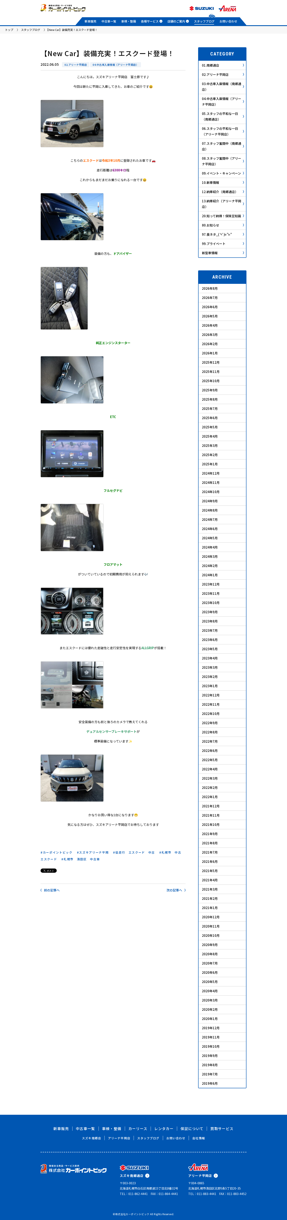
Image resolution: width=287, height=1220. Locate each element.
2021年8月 (210, 843)
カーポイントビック (57, 852)
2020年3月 (210, 1000)
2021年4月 (210, 880)
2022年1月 (210, 797)
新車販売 (90, 21)
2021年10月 (211, 824)
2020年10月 (211, 935)
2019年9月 (210, 1055)
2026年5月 (210, 316)
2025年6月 (210, 418)
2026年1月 (210, 353)
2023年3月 (210, 667)
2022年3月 (210, 778)
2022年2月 (210, 787)
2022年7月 (210, 741)
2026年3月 (210, 334)
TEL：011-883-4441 (202, 1194)
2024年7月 (210, 519)
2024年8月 (210, 510)
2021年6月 (210, 861)
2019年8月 (210, 1065)
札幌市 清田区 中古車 (82, 859)
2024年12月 (211, 473)
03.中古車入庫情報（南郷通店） (221, 87)
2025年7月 (210, 408)
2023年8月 (210, 621)
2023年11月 (211, 593)
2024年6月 (210, 528)
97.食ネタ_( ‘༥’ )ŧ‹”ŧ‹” (217, 234)
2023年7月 (210, 630)
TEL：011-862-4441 (134, 1194)
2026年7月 (210, 297)
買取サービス (221, 1128)
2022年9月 (210, 723)
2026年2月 (210, 344)
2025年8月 (210, 399)
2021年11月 (211, 815)
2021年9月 (210, 834)
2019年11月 (211, 1037)
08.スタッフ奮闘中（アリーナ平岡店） (221, 161)
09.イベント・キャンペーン (221, 173)
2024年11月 (211, 482)
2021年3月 (210, 889)
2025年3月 (210, 445)
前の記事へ (52, 890)
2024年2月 (210, 565)
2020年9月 (210, 944)
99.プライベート (213, 243)
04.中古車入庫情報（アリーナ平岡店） (115, 64)
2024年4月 (210, 547)
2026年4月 (210, 325)
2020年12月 (211, 917)
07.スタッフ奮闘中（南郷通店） (221, 146)
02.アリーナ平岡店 (76, 64)
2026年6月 (210, 307)
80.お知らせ (210, 225)
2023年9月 (210, 612)
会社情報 (198, 1138)
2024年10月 (211, 492)
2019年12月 (211, 1028)
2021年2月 (210, 898)
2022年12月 (211, 695)
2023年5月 (210, 649)
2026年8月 (210, 288)
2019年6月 (210, 1083)
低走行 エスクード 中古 (135, 852)
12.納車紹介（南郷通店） (220, 192)
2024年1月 (210, 575)
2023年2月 (210, 676)
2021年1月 (210, 907)
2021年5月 (210, 871)
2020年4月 (210, 991)
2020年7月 (210, 963)
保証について (191, 1128)
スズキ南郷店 (91, 1138)
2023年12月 (211, 584)
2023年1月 (210, 686)
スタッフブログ (204, 21)
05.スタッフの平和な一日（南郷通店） (220, 116)
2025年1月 (210, 464)
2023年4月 (210, 658)
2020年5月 (210, 981)
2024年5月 (210, 538)
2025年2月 (210, 455)
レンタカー (164, 1128)
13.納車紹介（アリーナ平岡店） (221, 204)
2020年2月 (210, 1009)
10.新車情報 (210, 182)
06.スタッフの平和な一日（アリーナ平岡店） (220, 131)
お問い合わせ (228, 21)
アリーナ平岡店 (119, 1138)
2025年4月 (210, 436)
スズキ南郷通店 (132, 1175)
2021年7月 (210, 852)
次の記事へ (174, 890)
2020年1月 (210, 1018)
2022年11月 (211, 704)
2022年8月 (210, 732)
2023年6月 (210, 639)
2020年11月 (211, 926)
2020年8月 (210, 954)
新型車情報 (210, 253)
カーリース (137, 1128)
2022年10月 (211, 713)
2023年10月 (211, 602)
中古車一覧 (108, 21)
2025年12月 (211, 362)
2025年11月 (211, 371)
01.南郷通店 (210, 65)
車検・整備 (128, 21)
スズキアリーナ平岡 (94, 852)
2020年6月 (210, 972)
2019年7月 (210, 1074)
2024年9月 (210, 501)
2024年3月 (210, 556)
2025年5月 (210, 427)
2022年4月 (210, 769)
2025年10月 (211, 381)
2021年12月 (211, 806)
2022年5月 (210, 760)
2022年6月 (210, 750)
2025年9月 (210, 390)
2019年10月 (211, 1046)
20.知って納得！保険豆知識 (221, 216)
